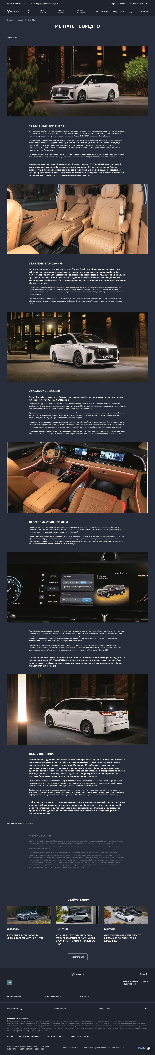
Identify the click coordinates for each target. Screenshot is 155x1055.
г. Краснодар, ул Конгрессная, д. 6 (44, 3)
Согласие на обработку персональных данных (101, 1048)
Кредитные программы (29, 1036)
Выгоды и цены (53, 1036)
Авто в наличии (81, 11)
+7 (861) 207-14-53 (129, 984)
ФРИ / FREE (29, 11)
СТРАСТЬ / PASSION (61, 11)
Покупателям (102, 11)
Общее (10, 1036)
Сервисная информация (78, 1036)
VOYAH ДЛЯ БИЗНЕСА (52, 996)
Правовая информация (70, 1048)
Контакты (143, 11)
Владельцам (118, 11)
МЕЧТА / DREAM (43, 11)
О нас (130, 11)
